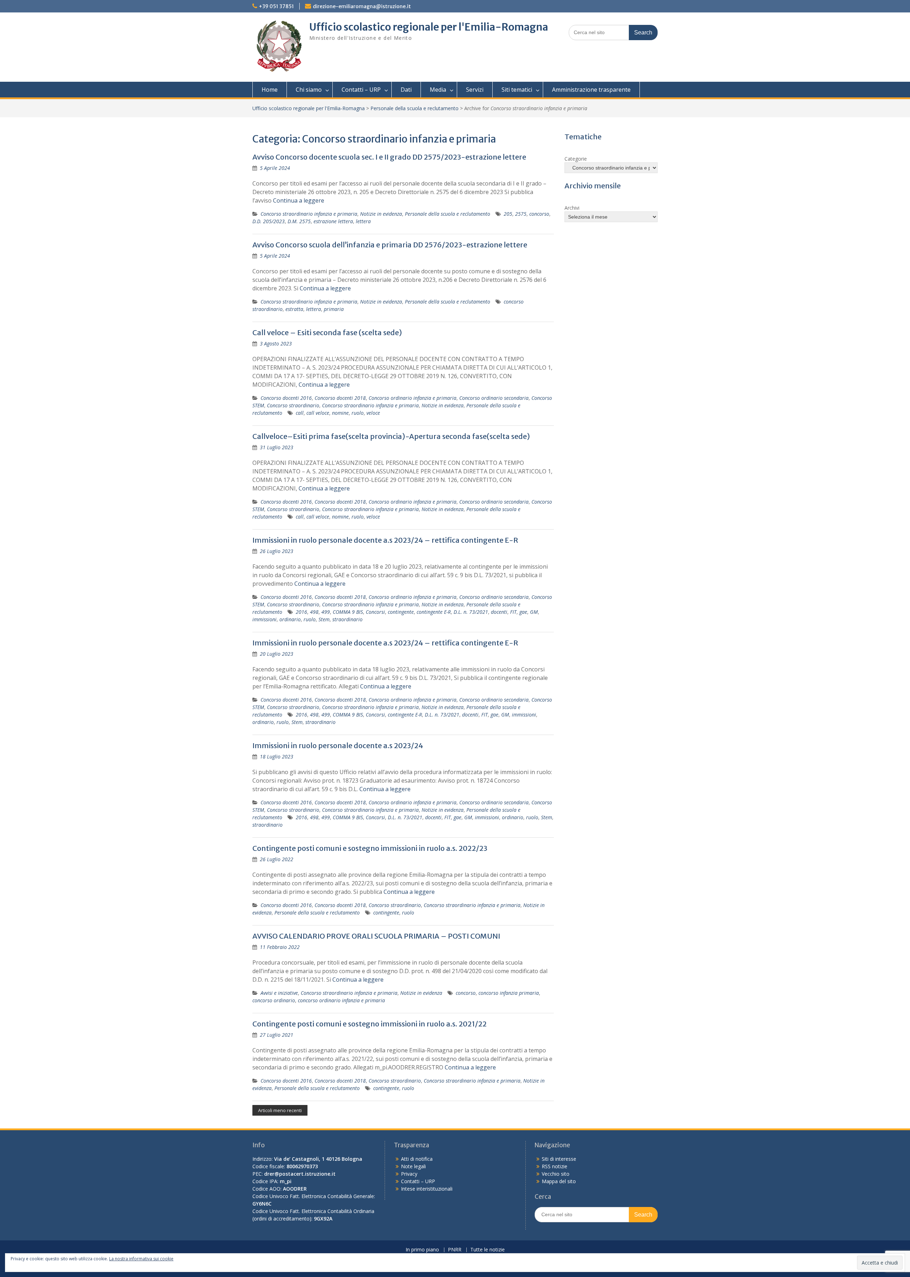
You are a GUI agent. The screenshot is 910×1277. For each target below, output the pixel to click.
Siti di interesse (559, 1158)
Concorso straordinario (293, 405)
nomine (340, 412)
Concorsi (375, 611)
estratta (294, 309)
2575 (520, 213)
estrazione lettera (333, 221)
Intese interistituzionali (427, 1188)
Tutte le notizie (487, 1250)
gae (523, 611)
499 (325, 611)
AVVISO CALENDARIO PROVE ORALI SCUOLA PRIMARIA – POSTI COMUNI (376, 936)
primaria (334, 309)
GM (534, 611)
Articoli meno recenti (280, 1110)
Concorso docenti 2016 (286, 398)
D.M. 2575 (299, 221)
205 (508, 213)
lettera (363, 221)
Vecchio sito (555, 1173)
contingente (401, 611)
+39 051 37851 (276, 6)
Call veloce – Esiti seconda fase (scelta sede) (327, 332)
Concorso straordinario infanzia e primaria (309, 213)
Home (270, 89)
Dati (406, 89)
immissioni (264, 619)
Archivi (571, 207)
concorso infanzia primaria (508, 992)
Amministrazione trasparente (591, 89)
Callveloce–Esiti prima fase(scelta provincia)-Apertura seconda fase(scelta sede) (391, 436)
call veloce (317, 412)
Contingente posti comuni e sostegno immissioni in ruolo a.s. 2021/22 (369, 1023)
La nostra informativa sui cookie (141, 1259)
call (300, 412)
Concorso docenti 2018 (340, 398)
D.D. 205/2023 (268, 221)
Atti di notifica (417, 1158)
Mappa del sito (559, 1181)
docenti (499, 611)
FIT (513, 611)
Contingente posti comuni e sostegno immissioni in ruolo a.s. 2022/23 (369, 848)
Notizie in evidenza (381, 213)
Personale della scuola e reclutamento (414, 108)
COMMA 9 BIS (348, 611)
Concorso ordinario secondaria (494, 398)
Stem (324, 619)
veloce (373, 412)
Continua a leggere (298, 200)
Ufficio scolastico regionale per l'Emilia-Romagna (428, 27)
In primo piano (422, 1250)
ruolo (358, 412)
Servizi (474, 89)
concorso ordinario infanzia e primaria (341, 1000)
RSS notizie (554, 1166)
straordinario (347, 619)
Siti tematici (517, 89)
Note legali (413, 1166)
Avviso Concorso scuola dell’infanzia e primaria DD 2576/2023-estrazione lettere (389, 244)
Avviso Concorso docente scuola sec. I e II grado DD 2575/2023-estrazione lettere (389, 156)
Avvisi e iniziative (279, 992)
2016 (301, 611)
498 (314, 611)
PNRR (454, 1250)
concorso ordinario (273, 1000)
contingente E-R (434, 611)
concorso (539, 213)
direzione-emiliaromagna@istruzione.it (362, 6)
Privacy (409, 1173)
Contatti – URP (361, 89)
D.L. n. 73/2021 (471, 611)
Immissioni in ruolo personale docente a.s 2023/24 (337, 745)
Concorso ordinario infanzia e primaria (412, 398)
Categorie (575, 158)
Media (438, 89)
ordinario (290, 619)
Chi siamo (309, 89)
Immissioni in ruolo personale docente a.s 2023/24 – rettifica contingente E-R (385, 540)
